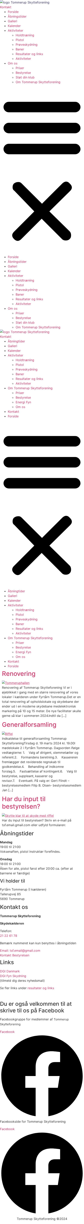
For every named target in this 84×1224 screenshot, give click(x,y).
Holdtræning (25, 35)
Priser (20, 68)
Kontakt (13, 411)
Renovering (19, 673)
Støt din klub (25, 77)
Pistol (20, 40)
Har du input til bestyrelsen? (24, 802)
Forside (13, 12)
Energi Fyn (23, 402)
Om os (12, 63)
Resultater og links (29, 54)
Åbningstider (17, 16)
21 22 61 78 (8, 936)
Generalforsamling (29, 724)
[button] (42, 169)
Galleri (12, 21)
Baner (20, 49)
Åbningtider (16, 341)
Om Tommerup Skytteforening (38, 82)
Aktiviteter (15, 30)
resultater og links (41, 988)
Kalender (14, 26)
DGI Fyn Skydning (13, 976)
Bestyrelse (23, 73)
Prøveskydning (27, 44)
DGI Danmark (10, 971)
